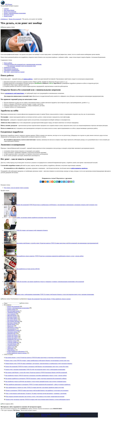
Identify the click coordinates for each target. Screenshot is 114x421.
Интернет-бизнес (9, 14)
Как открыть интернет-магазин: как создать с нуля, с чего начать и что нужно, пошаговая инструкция (35, 396)
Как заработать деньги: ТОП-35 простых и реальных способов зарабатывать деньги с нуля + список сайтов (36, 375)
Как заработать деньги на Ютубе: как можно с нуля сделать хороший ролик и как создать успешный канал (35, 381)
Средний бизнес (12, 344)
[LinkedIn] (57, 182)
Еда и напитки (11, 314)
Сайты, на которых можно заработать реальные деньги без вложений (36, 217)
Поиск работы (8, 63)
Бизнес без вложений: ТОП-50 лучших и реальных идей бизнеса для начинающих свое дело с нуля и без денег (36, 366)
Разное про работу (12, 338)
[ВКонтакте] (41, 182)
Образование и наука (13, 330)
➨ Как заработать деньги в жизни (61, 299)
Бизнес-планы (8, 16)
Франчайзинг (11, 350)
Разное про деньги (12, 336)
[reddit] (52, 182)
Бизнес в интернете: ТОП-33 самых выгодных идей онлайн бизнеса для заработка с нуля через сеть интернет (37, 390)
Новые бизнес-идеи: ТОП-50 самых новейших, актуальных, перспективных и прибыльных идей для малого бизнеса (38, 363)
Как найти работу (12, 318)
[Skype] (66, 182)
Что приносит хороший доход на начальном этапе (21, 66)
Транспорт (10, 348)
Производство (11, 333)
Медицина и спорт (12, 327)
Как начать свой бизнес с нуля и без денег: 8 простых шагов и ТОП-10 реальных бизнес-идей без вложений (36, 372)
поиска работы (28, 79)
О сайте (26, 414)
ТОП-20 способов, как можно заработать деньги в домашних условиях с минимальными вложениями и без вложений (50, 281)
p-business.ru (4, 19)
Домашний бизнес (12, 312)
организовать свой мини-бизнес (14, 93)
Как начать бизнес (9, 10)
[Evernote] (55, 182)
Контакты (44, 415)
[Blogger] (50, 182)
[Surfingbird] (62, 182)
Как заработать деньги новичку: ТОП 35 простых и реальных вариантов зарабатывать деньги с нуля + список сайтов (50, 256)
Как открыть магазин (13, 321)
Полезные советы (12, 332)
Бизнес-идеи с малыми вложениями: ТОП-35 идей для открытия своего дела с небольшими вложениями (35, 369)
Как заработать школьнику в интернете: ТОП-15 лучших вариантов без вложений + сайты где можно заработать (38, 384)
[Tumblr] (64, 182)
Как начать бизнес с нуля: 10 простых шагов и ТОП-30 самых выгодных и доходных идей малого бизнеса (35, 357)
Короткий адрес (28, 415)
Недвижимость (11, 329)
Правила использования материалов (70, 414)
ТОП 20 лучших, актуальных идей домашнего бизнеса (32, 230)
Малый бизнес (11, 324)
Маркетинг (10, 326)
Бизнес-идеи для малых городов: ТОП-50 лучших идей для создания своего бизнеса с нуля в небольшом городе (38, 399)
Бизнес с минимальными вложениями (15, 13)
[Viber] (69, 182)
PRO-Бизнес (8, 4)
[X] (43, 182)
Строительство (11, 345)
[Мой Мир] (48, 182)
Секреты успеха (11, 341)
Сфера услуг (10, 347)
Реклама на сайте (46, 414)
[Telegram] (73, 182)
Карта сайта (63, 415)
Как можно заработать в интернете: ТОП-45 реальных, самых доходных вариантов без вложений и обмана (35, 378)
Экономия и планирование (11, 70)
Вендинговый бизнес (13, 311)
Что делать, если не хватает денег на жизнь (16, 187)
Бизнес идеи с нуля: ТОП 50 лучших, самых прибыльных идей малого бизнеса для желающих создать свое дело (37, 360)
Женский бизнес (12, 315)
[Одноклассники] (45, 182)
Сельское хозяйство (12, 342)
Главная (6, 8)
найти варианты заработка (79, 168)
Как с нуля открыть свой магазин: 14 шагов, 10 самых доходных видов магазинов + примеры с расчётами (36, 393)
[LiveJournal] (59, 182)
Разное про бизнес (12, 335)
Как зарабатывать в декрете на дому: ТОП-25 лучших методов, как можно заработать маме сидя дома (35, 387)
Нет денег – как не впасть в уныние (14, 72)
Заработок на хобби (9, 67)
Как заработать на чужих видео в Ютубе (28, 269)
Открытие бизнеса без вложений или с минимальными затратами (22, 64)
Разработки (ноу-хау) (13, 339)
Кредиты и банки (12, 323)
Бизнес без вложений (10, 11)
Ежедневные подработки (11, 69)
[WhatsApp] (71, 182)
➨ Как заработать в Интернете (16, 351)
